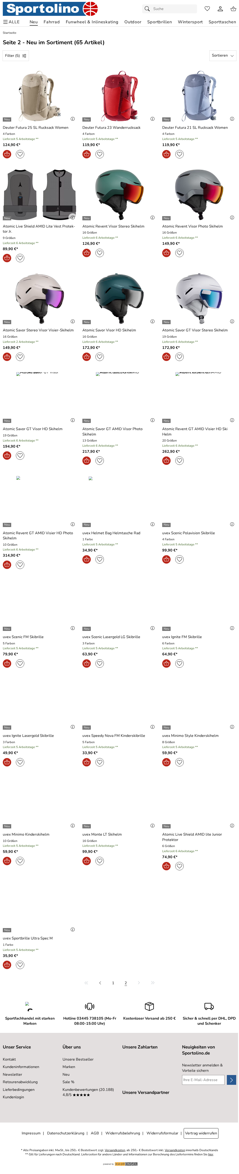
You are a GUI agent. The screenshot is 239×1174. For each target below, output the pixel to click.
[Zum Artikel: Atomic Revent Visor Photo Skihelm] (199, 195)
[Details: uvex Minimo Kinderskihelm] (7, 826)
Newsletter (12, 1074)
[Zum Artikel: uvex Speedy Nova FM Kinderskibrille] (119, 704)
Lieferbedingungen (19, 1089)
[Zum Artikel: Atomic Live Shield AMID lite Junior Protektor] (199, 803)
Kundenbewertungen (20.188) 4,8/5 (88, 1092)
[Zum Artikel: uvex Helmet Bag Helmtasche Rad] (119, 501)
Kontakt (9, 1059)
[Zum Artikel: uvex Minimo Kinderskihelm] (40, 803)
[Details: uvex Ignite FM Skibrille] (167, 629)
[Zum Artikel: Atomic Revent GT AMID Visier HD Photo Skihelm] (40, 501)
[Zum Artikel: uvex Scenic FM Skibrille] (40, 605)
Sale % (68, 1082)
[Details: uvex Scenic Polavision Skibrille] (167, 525)
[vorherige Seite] (100, 982)
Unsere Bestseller (78, 1059)
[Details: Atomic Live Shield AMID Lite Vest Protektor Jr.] (7, 218)
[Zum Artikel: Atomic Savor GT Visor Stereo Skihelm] (199, 298)
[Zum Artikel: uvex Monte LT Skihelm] (119, 803)
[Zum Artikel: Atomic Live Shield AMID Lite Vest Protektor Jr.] (40, 195)
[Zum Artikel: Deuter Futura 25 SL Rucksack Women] (40, 96)
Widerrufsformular (162, 1133)
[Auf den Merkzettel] (20, 154)
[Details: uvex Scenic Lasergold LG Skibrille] (87, 629)
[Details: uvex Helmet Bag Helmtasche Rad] (87, 525)
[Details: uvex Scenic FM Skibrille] (7, 629)
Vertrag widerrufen (201, 1133)
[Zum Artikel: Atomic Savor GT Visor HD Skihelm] (40, 397)
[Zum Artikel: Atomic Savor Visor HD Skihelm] (119, 298)
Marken (69, 1066)
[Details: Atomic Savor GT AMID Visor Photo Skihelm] (87, 421)
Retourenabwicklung (20, 1082)
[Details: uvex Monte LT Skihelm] (87, 826)
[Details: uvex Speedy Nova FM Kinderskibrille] (87, 727)
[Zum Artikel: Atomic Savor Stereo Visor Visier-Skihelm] (40, 298)
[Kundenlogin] (220, 9)
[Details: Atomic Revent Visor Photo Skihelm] (167, 218)
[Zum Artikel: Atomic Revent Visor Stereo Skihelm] (119, 195)
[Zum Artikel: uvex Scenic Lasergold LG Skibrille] (119, 605)
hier (210, 1155)
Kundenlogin (13, 1097)
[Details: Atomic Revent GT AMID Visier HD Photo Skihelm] (7, 525)
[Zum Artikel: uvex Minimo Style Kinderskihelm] (199, 704)
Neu (66, 1074)
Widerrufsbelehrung (122, 1133)
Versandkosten (115, 1150)
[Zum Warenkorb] (233, 9)
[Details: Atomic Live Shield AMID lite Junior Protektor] (167, 826)
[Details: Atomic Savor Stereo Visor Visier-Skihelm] (7, 322)
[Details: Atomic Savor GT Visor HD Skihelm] (7, 421)
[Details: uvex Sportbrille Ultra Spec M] (7, 930)
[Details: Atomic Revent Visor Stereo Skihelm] (87, 218)
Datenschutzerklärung (65, 1133)
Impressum (31, 1133)
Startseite (9, 33)
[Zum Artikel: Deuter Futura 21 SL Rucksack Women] (199, 96)
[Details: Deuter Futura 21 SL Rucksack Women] (167, 119)
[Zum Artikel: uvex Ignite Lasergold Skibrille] (40, 704)
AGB (95, 1133)
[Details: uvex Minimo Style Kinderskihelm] (167, 727)
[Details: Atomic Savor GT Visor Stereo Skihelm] (167, 322)
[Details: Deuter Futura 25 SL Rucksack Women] (7, 119)
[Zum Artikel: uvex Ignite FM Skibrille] (199, 605)
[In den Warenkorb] (7, 154)
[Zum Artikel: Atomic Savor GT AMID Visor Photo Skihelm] (119, 397)
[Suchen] (148, 8)
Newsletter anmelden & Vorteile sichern (202, 1068)
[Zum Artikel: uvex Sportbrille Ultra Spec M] (40, 906)
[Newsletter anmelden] (231, 1080)
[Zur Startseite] (50, 9)
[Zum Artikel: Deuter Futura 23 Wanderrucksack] (119, 96)
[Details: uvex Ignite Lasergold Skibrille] (7, 727)
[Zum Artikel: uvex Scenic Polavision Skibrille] (199, 501)
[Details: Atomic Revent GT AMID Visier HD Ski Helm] (167, 421)
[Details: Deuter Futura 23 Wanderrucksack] (87, 119)
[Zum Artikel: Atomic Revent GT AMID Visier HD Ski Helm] (199, 397)
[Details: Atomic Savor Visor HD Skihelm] (87, 322)
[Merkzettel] (207, 9)
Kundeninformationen (21, 1066)
